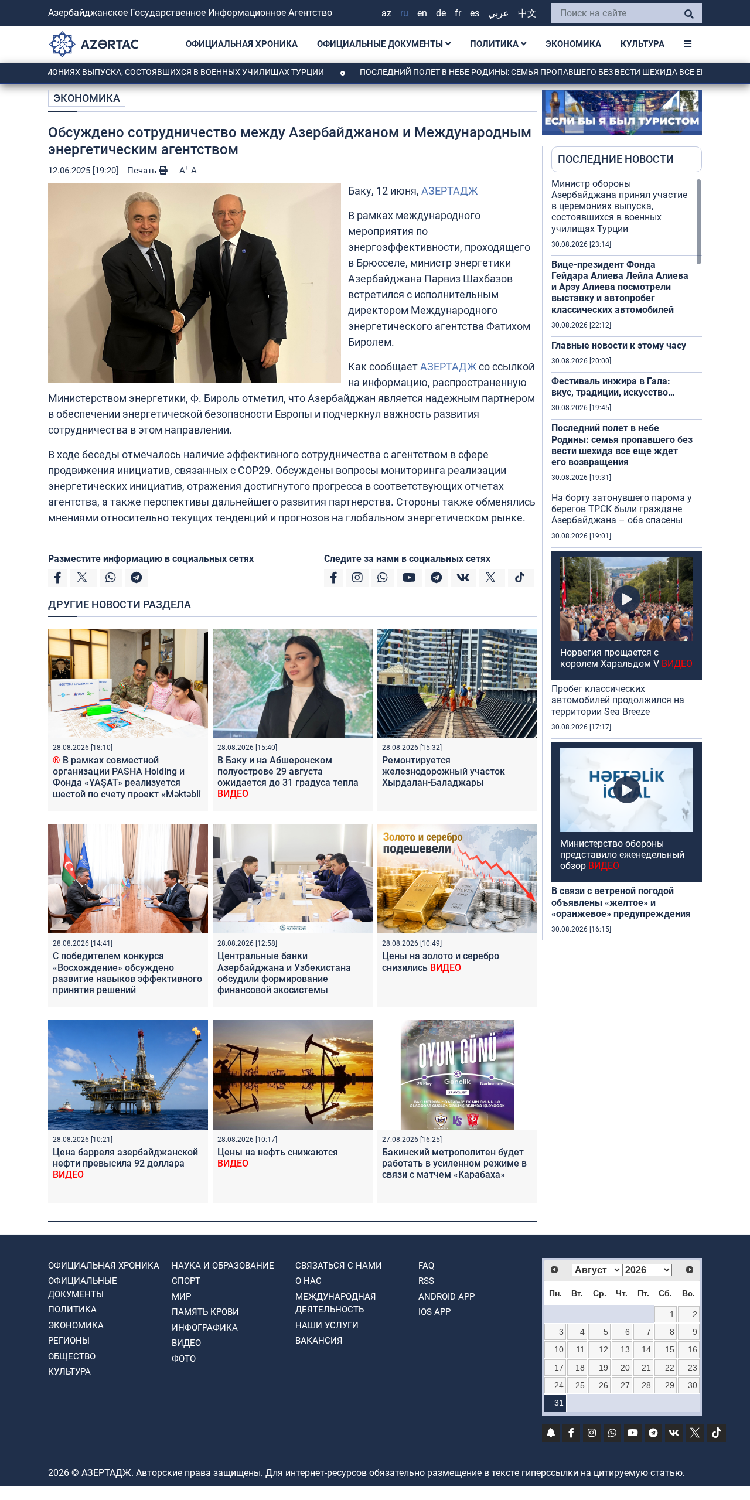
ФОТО (184, 1359)
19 (603, 1367)
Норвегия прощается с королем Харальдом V (626, 658)
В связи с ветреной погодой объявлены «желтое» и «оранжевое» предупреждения (621, 902)
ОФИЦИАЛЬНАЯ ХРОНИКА (242, 44)
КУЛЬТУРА (642, 44)
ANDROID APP (446, 1296)
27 (625, 1385)
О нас (308, 1281)
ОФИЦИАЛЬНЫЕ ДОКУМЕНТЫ (381, 44)
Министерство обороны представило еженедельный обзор (622, 854)
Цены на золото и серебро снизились (440, 961)
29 (669, 1385)
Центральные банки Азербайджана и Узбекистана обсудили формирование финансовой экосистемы (284, 973)
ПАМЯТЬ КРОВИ (205, 1312)
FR (458, 13)
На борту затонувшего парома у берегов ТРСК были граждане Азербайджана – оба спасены (621, 509)
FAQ (426, 1265)
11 (580, 1349)
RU (404, 13)
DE (441, 13)
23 (692, 1367)
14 (646, 1349)
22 (669, 1367)
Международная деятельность (335, 1303)
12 (603, 1349)
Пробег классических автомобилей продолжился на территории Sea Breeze (617, 700)
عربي (498, 13)
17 (559, 1367)
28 (646, 1385)
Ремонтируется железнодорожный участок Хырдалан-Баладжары (443, 771)
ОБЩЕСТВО (72, 1356)
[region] (626, 559)
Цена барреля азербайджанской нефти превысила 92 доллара (125, 1163)
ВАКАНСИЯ (319, 1340)
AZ (386, 13)
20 (625, 1367)
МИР (181, 1296)
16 (692, 1349)
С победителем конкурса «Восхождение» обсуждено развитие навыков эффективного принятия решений (127, 973)
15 (669, 1349)
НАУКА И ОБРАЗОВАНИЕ (223, 1265)
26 (603, 1385)
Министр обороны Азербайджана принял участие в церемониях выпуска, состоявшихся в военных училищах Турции (619, 206)
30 (692, 1385)
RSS (426, 1281)
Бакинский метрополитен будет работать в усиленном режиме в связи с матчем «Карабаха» (454, 1163)
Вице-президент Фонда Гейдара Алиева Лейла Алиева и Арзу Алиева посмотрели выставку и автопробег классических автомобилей (619, 287)
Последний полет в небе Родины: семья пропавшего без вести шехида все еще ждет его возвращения (622, 445)
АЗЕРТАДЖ (449, 191)
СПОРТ (186, 1281)
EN (422, 13)
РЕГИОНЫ (69, 1340)
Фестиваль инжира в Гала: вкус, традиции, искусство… (613, 387)
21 (646, 1367)
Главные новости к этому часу (618, 345)
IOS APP (434, 1312)
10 (559, 1349)
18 (580, 1367)
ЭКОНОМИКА (573, 44)
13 (625, 1349)
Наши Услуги (327, 1325)
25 (580, 1385)
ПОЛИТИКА (495, 44)
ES (474, 13)
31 (559, 1402)
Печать (143, 170)
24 (559, 1385)
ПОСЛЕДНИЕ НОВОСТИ (616, 159)
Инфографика (205, 1327)
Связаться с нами (338, 1265)
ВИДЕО (186, 1343)
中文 (527, 13)
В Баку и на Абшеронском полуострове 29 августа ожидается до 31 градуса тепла (288, 777)
